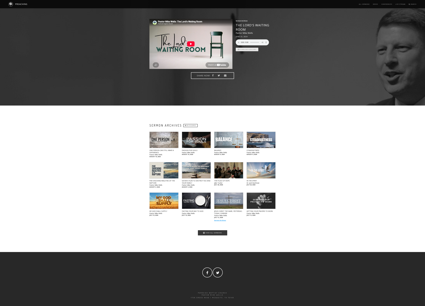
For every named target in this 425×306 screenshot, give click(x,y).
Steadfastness (253, 150)
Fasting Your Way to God (192, 211)
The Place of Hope (222, 181)
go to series (191, 125)
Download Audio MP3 (248, 49)
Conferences (386, 4)
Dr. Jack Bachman (253, 183)
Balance (217, 150)
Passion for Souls (189, 150)
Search (413, 4)
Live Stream (400, 4)
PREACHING (21, 4)
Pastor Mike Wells (155, 155)
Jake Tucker (218, 183)
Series (375, 4)
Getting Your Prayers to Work (260, 211)
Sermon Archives (220, 220)
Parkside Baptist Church (212, 293)
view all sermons (213, 233)
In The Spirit (252, 181)
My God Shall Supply (158, 211)
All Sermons (364, 4)
